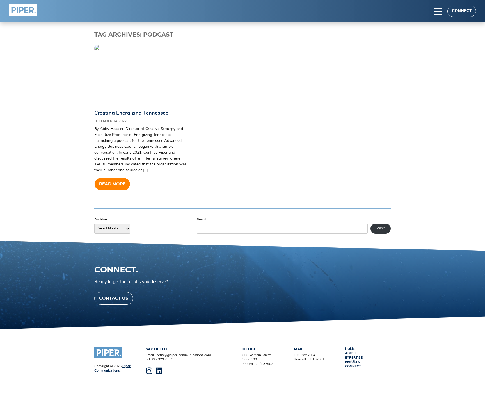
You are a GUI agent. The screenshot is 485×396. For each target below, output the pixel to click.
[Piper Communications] (23, 10)
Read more (112, 184)
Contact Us (113, 298)
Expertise (354, 357)
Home (350, 349)
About (351, 353)
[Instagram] (149, 370)
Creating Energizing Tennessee (131, 113)
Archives (101, 219)
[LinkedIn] (159, 370)
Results (352, 362)
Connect (462, 11)
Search (202, 219)
